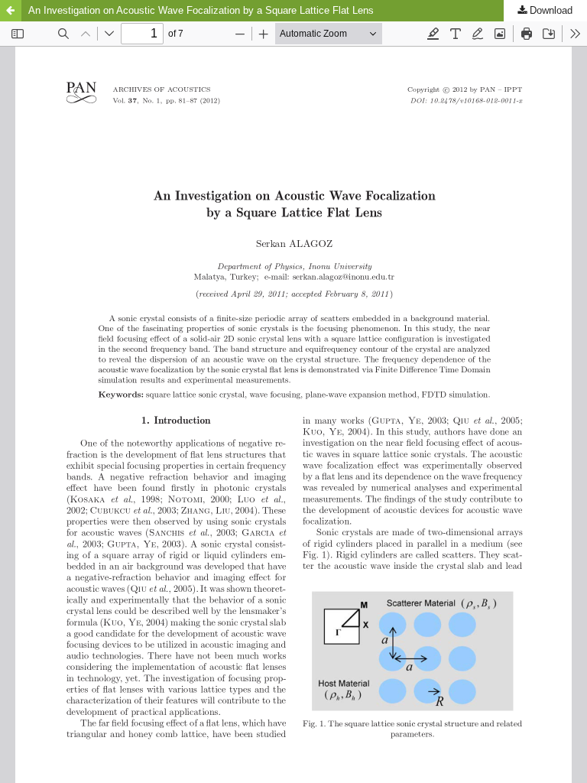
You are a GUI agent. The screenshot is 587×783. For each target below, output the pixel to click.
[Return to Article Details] (10, 10)
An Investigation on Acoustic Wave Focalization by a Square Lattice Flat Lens (201, 10)
